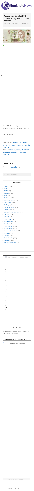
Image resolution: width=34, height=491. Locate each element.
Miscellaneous (8, 221)
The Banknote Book (10, 243)
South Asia (7, 240)
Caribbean (7, 198)
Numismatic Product (10, 231)
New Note (7, 224)
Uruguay (9, 25)
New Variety (16, 23)
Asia (5, 188)
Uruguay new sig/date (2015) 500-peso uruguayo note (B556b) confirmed (16, 145)
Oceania (6, 233)
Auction (6, 191)
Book (5, 195)
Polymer (6, 235)
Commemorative (9, 207)
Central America (9, 200)
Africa (6, 186)
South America (24, 23)
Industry (6, 217)
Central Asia (7, 202)
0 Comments (18, 25)
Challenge (7, 205)
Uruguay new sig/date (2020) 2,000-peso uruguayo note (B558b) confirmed (16, 152)
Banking (6, 193)
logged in (14, 167)
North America (8, 228)
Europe (6, 214)
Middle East (7, 219)
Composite (7, 209)
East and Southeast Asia (11, 212)
